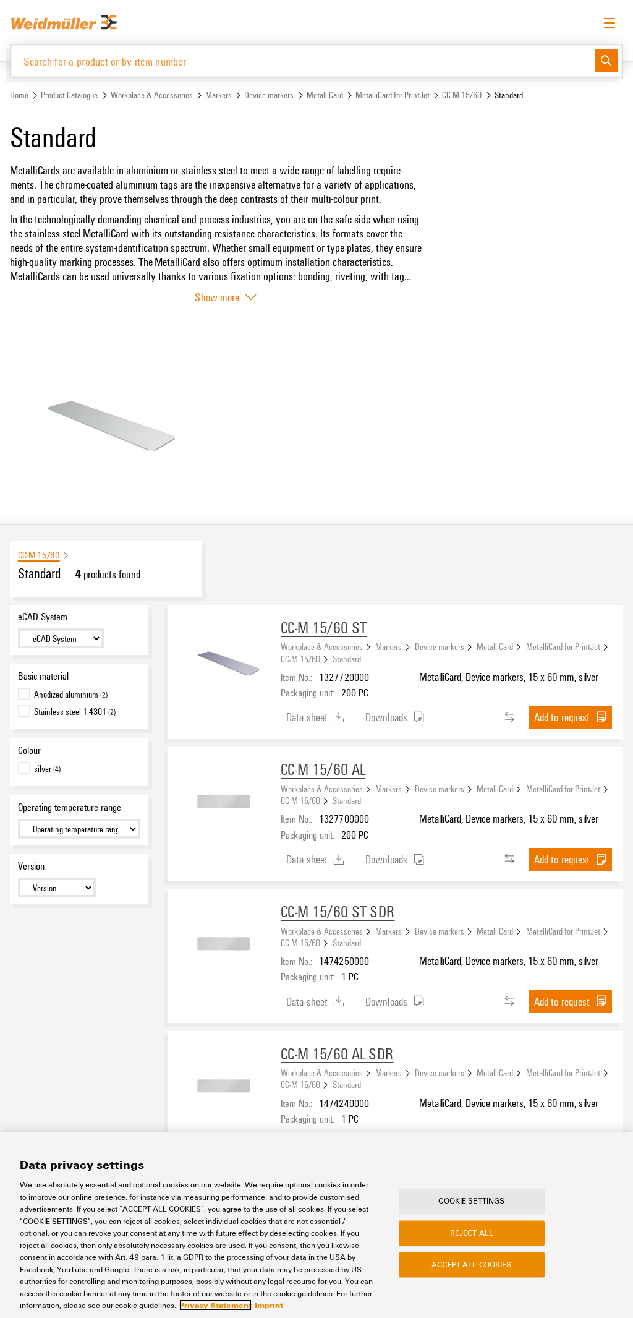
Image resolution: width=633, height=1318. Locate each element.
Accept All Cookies (471, 1264)
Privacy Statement (215, 1305)
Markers (218, 95)
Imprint (269, 1305)
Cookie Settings (471, 1201)
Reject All (471, 1233)
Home (19, 95)
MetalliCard (325, 95)
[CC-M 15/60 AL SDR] (224, 1087)
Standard (347, 659)
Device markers (269, 95)
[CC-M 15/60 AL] (224, 802)
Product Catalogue (69, 95)
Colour (29, 750)
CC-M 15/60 (462, 95)
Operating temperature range (69, 807)
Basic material (43, 676)
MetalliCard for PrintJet (392, 95)
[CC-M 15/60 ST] (224, 661)
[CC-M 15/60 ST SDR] (224, 945)
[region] (316, 1225)
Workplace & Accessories (152, 95)
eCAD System (42, 616)
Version (31, 865)
